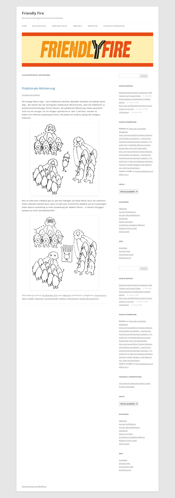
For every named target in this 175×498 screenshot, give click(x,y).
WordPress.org (125, 258)
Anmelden (123, 248)
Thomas (122, 164)
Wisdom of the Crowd (128, 228)
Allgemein (67, 295)
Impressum (92, 26)
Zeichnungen (124, 231)
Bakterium (39, 298)
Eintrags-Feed (124, 251)
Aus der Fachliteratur (127, 212)
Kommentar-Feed (126, 254)
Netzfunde (123, 218)
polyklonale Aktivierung (89, 298)
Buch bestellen (39, 26)
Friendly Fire (33, 13)
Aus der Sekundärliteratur (129, 215)
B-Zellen (31, 298)
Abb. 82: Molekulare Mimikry (141, 161)
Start (24, 26)
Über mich (77, 26)
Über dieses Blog (59, 26)
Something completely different (132, 225)
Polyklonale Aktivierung (38, 88)
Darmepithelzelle (51, 298)
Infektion (62, 298)
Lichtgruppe (124, 112)
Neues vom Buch (126, 222)
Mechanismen (73, 298)
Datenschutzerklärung (114, 26)
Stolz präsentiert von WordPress (34, 486)
